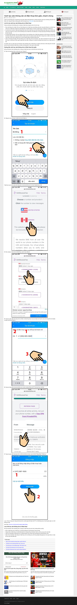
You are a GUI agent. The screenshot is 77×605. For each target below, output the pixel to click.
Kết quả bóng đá (30, 11)
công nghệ (31, 21)
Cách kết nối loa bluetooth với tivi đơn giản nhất (15, 547)
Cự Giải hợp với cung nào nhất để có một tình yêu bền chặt (67, 47)
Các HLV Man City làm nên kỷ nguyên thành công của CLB (67, 38)
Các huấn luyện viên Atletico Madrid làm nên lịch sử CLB (66, 33)
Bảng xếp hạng (20, 7)
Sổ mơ (37, 7)
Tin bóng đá (65, 11)
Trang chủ (6, 598)
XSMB (26, 7)
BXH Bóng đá (48, 11)
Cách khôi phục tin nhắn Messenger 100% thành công (16, 545)
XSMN (30, 7)
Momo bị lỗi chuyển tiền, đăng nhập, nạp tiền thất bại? (16, 541)
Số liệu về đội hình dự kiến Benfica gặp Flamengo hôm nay (42, 569)
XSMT (33, 7)
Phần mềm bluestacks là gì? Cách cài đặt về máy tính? (66, 66)
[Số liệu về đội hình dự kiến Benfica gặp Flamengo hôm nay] (43, 559)
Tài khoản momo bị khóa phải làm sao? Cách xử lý (15, 543)
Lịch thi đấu (13, 11)
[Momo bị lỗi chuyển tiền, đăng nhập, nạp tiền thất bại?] (16, 559)
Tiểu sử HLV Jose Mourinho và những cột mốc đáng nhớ (66, 24)
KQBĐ (7, 7)
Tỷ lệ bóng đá (13, 7)
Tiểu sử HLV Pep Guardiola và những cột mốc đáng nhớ (67, 29)
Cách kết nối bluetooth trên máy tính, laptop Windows (16, 549)
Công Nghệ (42, 7)
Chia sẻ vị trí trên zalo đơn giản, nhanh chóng (18, 524)
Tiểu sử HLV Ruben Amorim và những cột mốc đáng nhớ (67, 19)
